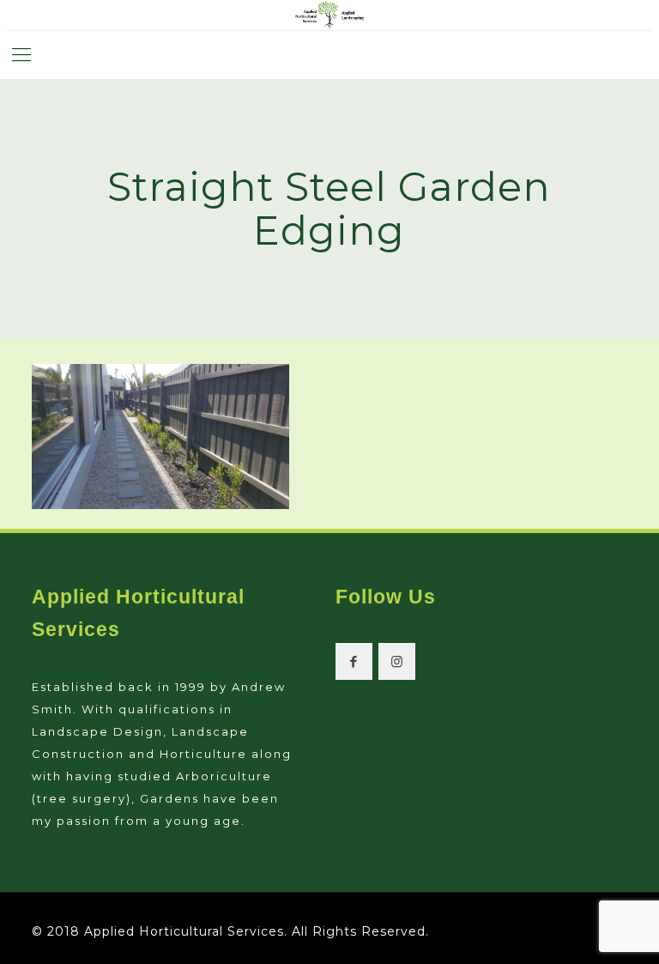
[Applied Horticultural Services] (329, 15)
